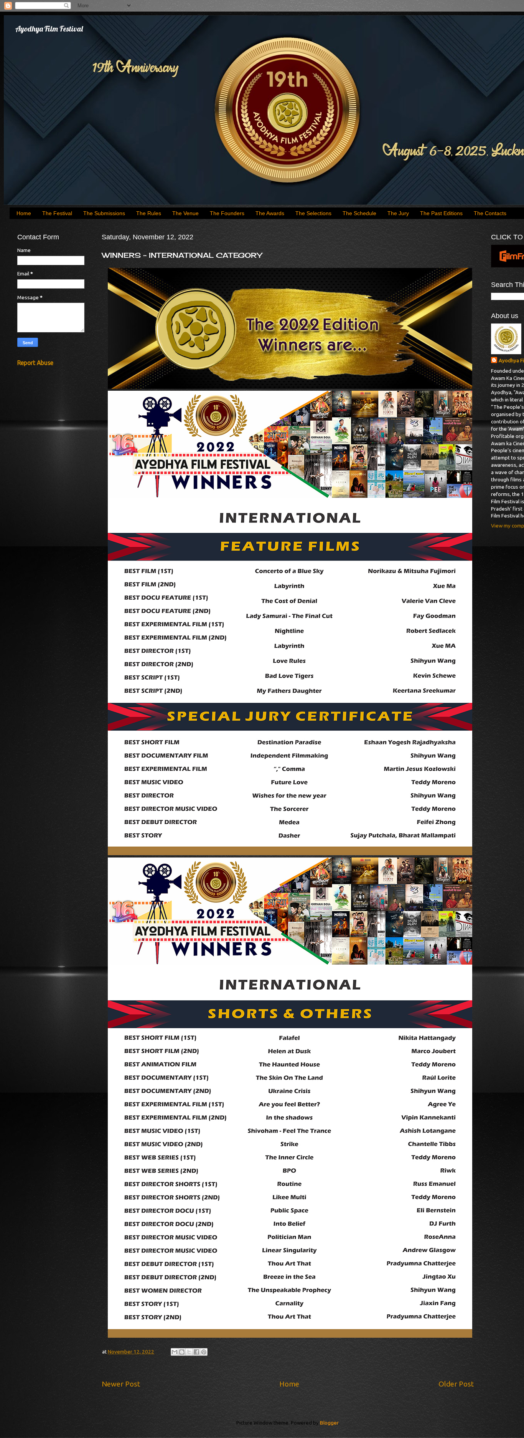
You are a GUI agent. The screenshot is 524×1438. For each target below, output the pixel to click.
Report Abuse (35, 362)
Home (23, 213)
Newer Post (121, 1384)
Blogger (329, 1423)
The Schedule (359, 213)
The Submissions (104, 213)
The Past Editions (441, 213)
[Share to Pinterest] (204, 1352)
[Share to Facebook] (196, 1352)
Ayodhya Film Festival (49, 28)
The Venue (185, 213)
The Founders (227, 213)
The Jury (398, 213)
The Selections (313, 213)
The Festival (57, 213)
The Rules (148, 213)
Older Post (456, 1384)
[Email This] (174, 1352)
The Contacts (490, 213)
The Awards (269, 213)
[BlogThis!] (182, 1352)
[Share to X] (189, 1352)
